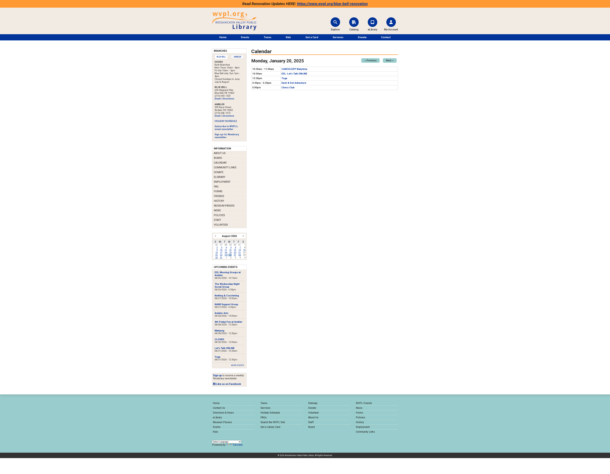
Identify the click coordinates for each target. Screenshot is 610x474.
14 (239, 250)
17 (221, 252)
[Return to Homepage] (234, 29)
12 (230, 250)
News (217, 210)
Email (218, 98)
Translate (238, 444)
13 (235, 250)
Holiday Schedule (270, 412)
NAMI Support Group (226, 304)
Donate (362, 37)
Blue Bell (221, 57)
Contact (386, 37)
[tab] (221, 57)
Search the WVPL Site (273, 422)
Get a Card (311, 37)
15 (244, 250)
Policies (219, 215)
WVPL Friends (364, 403)
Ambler (237, 57)
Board (218, 157)
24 (221, 255)
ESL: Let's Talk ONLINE (294, 73)
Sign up (217, 375)
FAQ (216, 186)
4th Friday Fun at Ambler (228, 321)
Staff (217, 219)
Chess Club (288, 87)
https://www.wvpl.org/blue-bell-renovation (332, 4)
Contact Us (219, 407)
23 (216, 255)
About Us (220, 153)
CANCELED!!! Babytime (294, 69)
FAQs (264, 417)
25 (226, 255)
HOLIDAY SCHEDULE (226, 121)
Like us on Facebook (228, 384)
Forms (218, 191)
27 (235, 255)
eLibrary (219, 177)
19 (230, 252)
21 (239, 252)
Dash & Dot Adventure (293, 82)
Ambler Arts (221, 313)
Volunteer (221, 224)
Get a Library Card (270, 426)
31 (221, 257)
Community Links (225, 167)
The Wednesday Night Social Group (227, 285)
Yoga (284, 78)
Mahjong (219, 330)
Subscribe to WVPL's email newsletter (226, 128)
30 (216, 257)
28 (239, 255)
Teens (267, 37)
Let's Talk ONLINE (225, 348)
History (219, 200)
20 (235, 252)
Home (223, 37)
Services (338, 37)
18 (226, 252)
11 (226, 250)
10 (221, 250)
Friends (219, 196)
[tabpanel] (229, 99)
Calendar (220, 162)
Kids (288, 37)
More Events (237, 365)
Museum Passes (224, 205)
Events (245, 37)
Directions (228, 98)
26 (230, 255)
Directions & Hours (223, 412)
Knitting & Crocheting (227, 295)
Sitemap (312, 403)
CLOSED (219, 339)
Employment (222, 181)
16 (216, 252)
